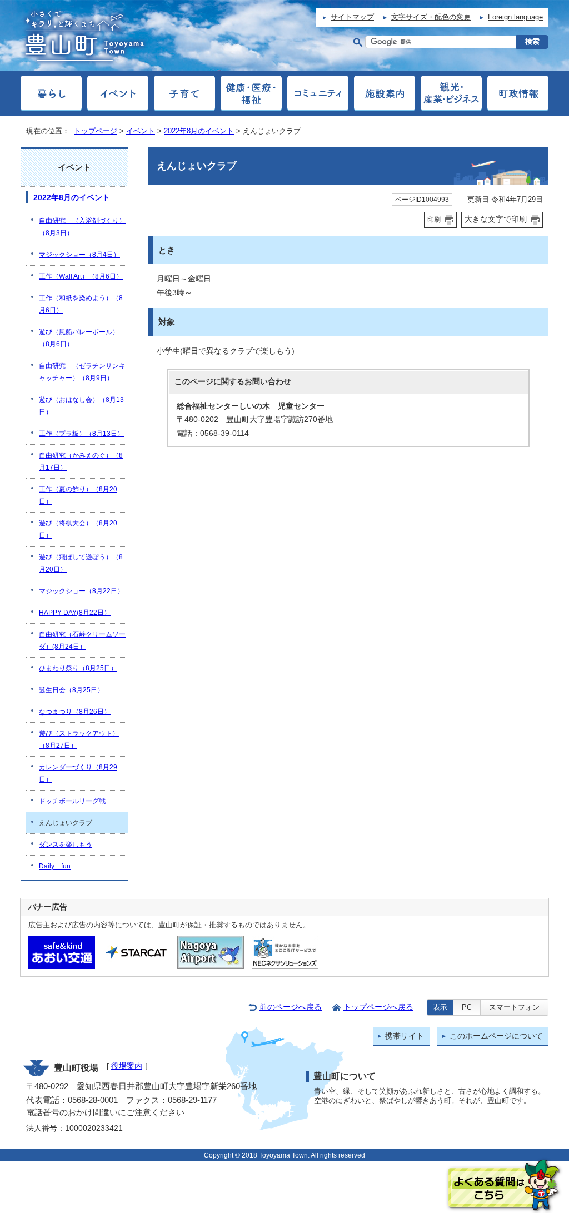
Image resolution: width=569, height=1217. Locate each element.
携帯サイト (404, 1036)
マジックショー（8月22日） (81, 591)
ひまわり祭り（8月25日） (78, 668)
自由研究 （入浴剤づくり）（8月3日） (82, 227)
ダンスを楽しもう (65, 844)
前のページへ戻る (290, 1007)
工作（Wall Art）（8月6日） (81, 276)
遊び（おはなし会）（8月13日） (81, 406)
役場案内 (126, 1066)
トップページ (95, 131)
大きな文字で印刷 (496, 219)
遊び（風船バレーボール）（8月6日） (79, 338)
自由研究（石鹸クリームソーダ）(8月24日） (82, 640)
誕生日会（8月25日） (71, 690)
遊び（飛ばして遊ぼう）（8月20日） (81, 563)
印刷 (434, 219)
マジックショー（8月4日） (79, 255)
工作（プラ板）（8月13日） (81, 434)
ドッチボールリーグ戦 (72, 801)
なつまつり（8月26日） (75, 712)
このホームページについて (496, 1036)
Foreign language (515, 17)
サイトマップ (352, 17)
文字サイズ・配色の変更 (431, 17)
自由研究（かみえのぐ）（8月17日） (81, 461)
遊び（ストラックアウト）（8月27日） (79, 739)
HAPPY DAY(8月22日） (75, 613)
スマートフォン (514, 1007)
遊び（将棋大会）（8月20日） (78, 529)
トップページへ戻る (378, 1007)
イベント (140, 131)
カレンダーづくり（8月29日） (78, 773)
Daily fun (55, 866)
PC (467, 1007)
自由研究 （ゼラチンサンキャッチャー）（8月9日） (82, 372)
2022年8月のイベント (199, 131)
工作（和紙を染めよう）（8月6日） (81, 304)
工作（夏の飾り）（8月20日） (78, 495)
